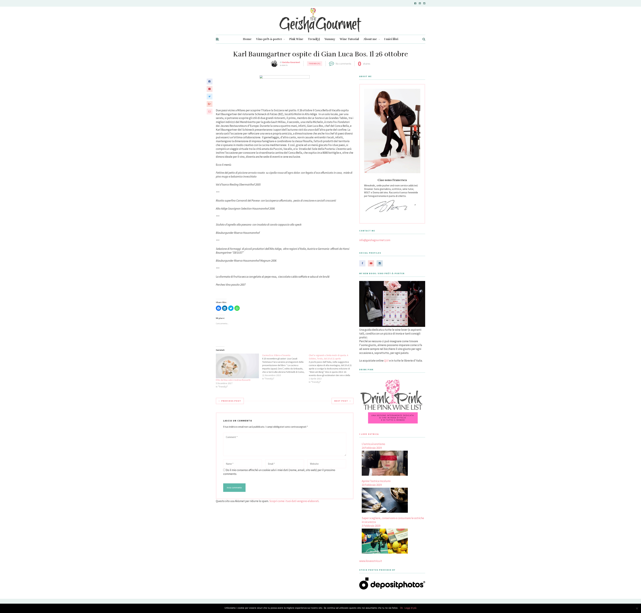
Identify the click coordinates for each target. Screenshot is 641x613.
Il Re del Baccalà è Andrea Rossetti (233, 379)
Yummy (329, 39)
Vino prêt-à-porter (269, 39)
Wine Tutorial (349, 39)
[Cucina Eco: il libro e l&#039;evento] (285, 367)
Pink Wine (296, 39)
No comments (343, 63)
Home (247, 39)
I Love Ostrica (369, 434)
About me (370, 39)
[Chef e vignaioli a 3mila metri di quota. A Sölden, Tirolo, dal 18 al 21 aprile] (332, 369)
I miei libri (391, 39)
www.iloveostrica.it (370, 561)
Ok (401, 607)
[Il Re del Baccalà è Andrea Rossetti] (237, 366)
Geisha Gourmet (291, 62)
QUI (386, 360)
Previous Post (231, 401)
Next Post (341, 401)
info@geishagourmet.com (374, 240)
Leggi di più (410, 607)
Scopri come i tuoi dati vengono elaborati (294, 501)
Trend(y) (314, 39)
